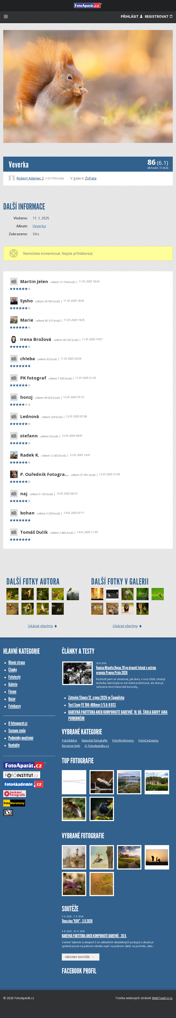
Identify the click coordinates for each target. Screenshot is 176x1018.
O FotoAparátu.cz (97, 746)
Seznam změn (17, 730)
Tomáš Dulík (34, 532)
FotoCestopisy (148, 740)
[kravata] (112, 594)
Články (12, 670)
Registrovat (157, 16)
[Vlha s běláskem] (27, 594)
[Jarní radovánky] (43, 594)
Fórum (12, 691)
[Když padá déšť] (12, 594)
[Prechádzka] (127, 609)
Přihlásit (130, 16)
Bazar (11, 699)
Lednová (29, 416)
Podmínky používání (20, 738)
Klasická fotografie (95, 740)
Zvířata (90, 178)
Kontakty (14, 745)
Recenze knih (71, 746)
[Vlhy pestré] (12, 609)
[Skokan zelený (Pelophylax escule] (97, 609)
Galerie (12, 684)
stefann (29, 435)
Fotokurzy (14, 706)
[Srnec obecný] (158, 594)
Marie (26, 320)
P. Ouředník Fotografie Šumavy (44, 474)
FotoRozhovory (123, 740)
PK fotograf (33, 378)
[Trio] (73, 594)
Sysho (26, 300)
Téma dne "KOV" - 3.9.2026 (77, 921)
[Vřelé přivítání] (43, 609)
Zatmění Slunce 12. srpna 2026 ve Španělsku (96, 697)
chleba (27, 358)
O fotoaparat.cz (17, 723)
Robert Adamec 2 (30, 178)
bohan (27, 513)
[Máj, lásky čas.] (58, 594)
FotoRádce (69, 740)
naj (23, 493)
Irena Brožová (35, 339)
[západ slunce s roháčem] (97, 594)
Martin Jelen (34, 281)
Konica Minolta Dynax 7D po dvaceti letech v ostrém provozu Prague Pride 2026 (126, 670)
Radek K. (29, 455)
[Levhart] (112, 609)
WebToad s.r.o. (162, 998)
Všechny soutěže (78, 957)
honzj (26, 397)
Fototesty (14, 677)
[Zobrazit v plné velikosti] (88, 86)
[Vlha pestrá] (27, 609)
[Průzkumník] (58, 609)
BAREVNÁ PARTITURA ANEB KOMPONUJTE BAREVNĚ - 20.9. (94, 935)
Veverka (39, 226)
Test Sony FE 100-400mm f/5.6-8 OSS (92, 705)
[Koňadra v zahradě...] (143, 594)
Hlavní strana (16, 662)
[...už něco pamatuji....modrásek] (127, 594)
